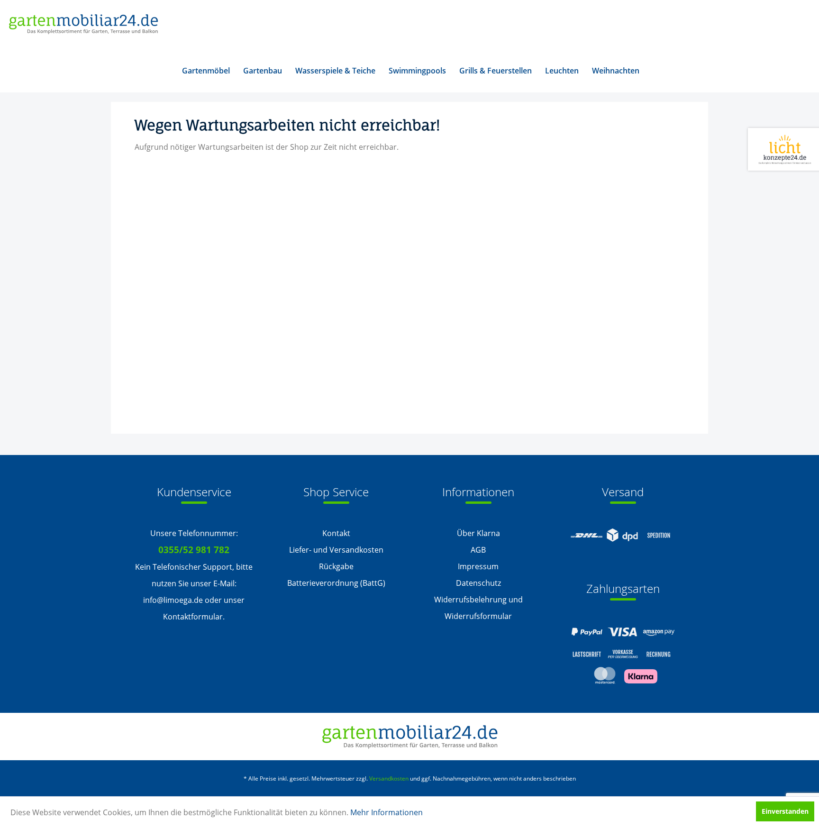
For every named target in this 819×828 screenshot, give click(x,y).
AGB (478, 550)
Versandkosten (389, 778)
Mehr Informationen (386, 812)
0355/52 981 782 (193, 550)
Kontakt (336, 533)
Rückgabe (336, 566)
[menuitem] (206, 71)
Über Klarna (478, 533)
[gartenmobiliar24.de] (409, 736)
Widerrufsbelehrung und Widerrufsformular (478, 607)
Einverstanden (785, 811)
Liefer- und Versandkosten (336, 550)
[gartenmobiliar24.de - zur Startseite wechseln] (83, 25)
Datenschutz (478, 583)
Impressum (478, 566)
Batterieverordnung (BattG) (336, 583)
